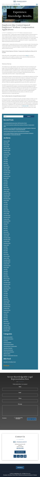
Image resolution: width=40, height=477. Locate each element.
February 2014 (7, 256)
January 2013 (6, 280)
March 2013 (6, 276)
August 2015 (6, 222)
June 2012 (6, 293)
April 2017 (6, 185)
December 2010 (7, 327)
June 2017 (6, 181)
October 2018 (6, 152)
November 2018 (7, 150)
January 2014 (6, 258)
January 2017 (6, 191)
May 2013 (6, 273)
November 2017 (7, 172)
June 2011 (6, 315)
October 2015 (6, 219)
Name (20, 386)
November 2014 (7, 239)
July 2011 (5, 313)
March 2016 (6, 209)
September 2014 (7, 243)
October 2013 (6, 263)
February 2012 (7, 300)
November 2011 (7, 306)
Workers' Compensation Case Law (26, 32)
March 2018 (6, 165)
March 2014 (6, 254)
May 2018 (6, 161)
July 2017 (5, 180)
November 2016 (7, 194)
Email (20, 392)
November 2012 (7, 284)
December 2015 (7, 215)
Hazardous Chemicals (8, 348)
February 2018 (7, 167)
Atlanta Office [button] (20, 452)
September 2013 (7, 265)
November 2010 (7, 328)
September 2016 (7, 198)
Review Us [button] (20, 467)
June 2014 (6, 248)
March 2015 (6, 232)
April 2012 (6, 297)
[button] (36, 4)
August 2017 (6, 178)
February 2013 (7, 278)
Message (20, 404)
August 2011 (6, 312)
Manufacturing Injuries (8, 350)
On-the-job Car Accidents (9, 351)
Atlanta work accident (8, 337)
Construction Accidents (8, 338)
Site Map (10, 475)
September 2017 (7, 176)
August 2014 (6, 245)
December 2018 (7, 148)
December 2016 (7, 193)
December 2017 (7, 170)
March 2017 (6, 187)
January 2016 (6, 213)
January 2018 (6, 168)
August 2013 (6, 267)
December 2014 (7, 237)
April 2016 (6, 207)
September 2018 (7, 154)
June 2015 (6, 226)
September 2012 (7, 287)
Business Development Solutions (25, 475)
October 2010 (6, 330)
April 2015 (6, 230)
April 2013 (6, 274)
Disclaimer (4, 418)
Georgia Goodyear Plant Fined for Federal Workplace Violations (16, 131)
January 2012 (6, 302)
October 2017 (6, 174)
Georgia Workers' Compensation (10, 346)
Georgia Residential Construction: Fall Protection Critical (15, 123)
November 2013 (7, 261)
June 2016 (6, 204)
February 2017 (7, 189)
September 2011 (7, 310)
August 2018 (6, 155)
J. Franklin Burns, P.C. (10, 32)
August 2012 (6, 289)
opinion (26, 55)
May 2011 (6, 317)
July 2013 (5, 269)
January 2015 (6, 235)
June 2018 (6, 159)
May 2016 (6, 206)
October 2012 (6, 286)
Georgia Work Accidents (9, 344)
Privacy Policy (15, 475)
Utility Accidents (7, 353)
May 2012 (6, 295)
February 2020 (7, 141)
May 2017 (6, 183)
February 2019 (7, 144)
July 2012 (5, 291)
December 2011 (7, 304)
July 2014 (5, 247)
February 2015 (7, 234)
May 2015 (6, 228)
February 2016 (7, 211)
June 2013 (6, 271)
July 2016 (5, 202)
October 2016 (6, 196)
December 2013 (7, 260)
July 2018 (5, 157)
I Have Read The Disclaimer (19, 418)
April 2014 (6, 252)
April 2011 (6, 319)
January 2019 (6, 146)
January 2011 (6, 325)
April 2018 (6, 163)
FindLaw (35, 475)
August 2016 (6, 200)
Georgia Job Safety (7, 342)
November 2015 (7, 217)
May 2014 (6, 250)
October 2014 (6, 241)
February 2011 (7, 323)
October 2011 (6, 308)
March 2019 (6, 142)
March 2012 (6, 299)
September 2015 (7, 221)
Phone (20, 398)
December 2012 (7, 282)
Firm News (6, 340)
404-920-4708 (16, 4)
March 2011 (6, 321)
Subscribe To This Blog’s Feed (10, 361)
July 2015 (5, 224)
